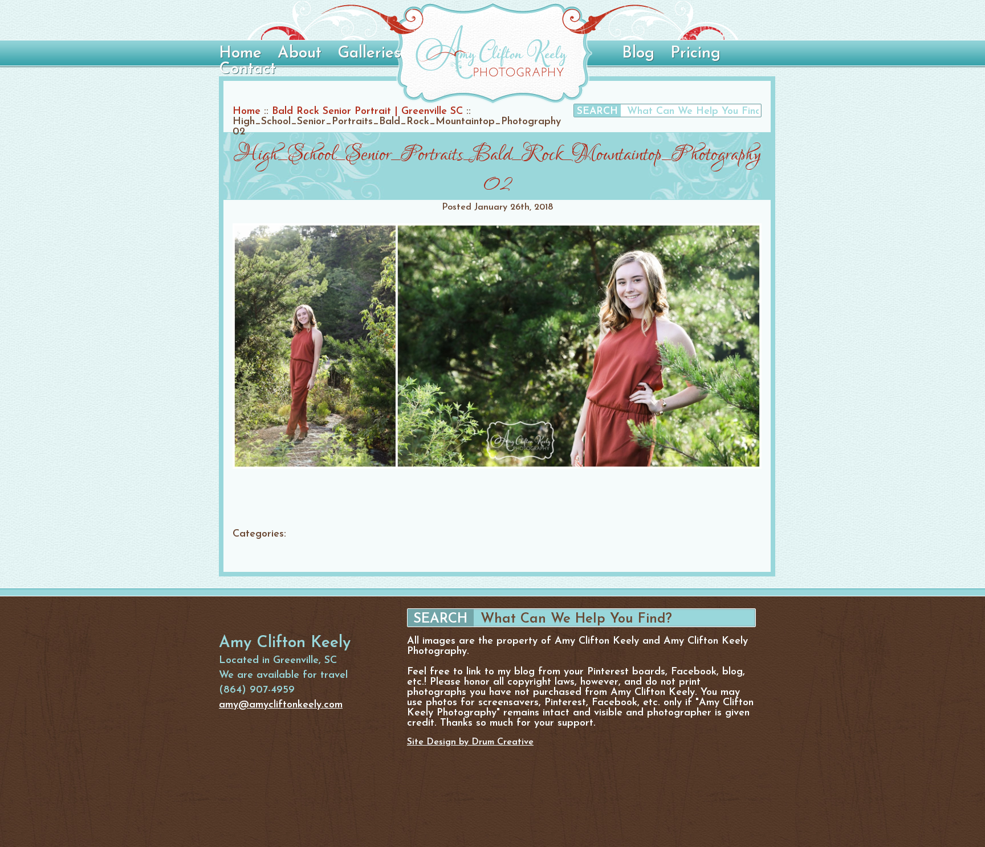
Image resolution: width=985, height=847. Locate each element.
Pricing (695, 54)
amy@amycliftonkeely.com (281, 705)
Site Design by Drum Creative (470, 742)
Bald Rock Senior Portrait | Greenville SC (367, 112)
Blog (638, 54)
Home (240, 54)
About (299, 54)
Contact (247, 69)
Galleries (369, 54)
